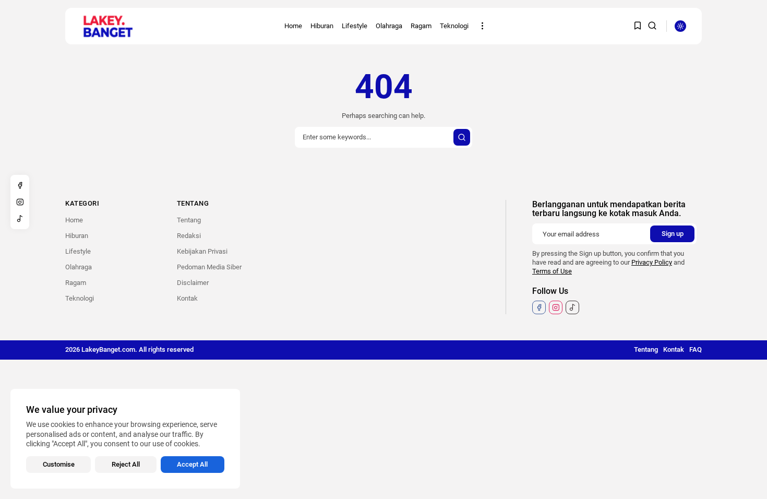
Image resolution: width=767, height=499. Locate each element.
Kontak (187, 298)
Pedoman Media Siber (209, 267)
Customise (59, 464)
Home (293, 26)
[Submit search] (461, 137)
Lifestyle (354, 26)
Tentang (189, 220)
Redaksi (189, 236)
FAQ (695, 349)
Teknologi (454, 26)
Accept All (192, 464)
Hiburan (321, 26)
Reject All (126, 464)
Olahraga (389, 26)
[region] (125, 439)
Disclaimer (193, 283)
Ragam (421, 26)
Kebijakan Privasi (202, 251)
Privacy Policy (651, 262)
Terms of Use (552, 271)
